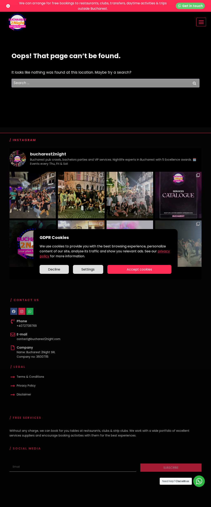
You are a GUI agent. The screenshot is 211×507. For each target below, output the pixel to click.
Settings (88, 269)
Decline (54, 269)
